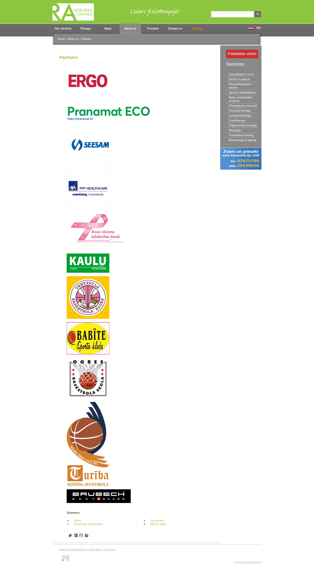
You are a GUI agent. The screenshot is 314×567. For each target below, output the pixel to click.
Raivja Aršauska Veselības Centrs (87, 550)
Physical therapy (240, 110)
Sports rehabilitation (242, 92)
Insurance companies (88, 524)
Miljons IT (255, 562)
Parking (197, 28)
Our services (61, 30)
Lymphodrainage (240, 115)
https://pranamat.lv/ (80, 118)
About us (128, 30)
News (108, 28)
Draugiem (81, 535)
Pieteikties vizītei (242, 54)
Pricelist (152, 28)
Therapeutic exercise (243, 105)
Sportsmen (157, 520)
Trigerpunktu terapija (243, 125)
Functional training (241, 135)
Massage (235, 130)
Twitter (70, 535)
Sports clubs (158, 524)
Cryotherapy (237, 120)
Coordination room (241, 74)
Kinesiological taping (242, 140)
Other (77, 520)
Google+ (86, 535)
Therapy (83, 30)
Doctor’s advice (239, 79)
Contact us (175, 28)
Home (61, 39)
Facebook (76, 535)
